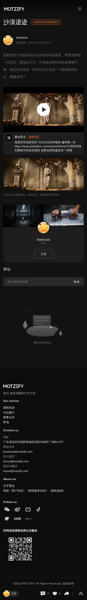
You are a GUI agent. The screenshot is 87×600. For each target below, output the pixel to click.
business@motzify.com (18, 451)
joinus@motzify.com (16, 461)
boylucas (22, 37)
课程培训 (9, 407)
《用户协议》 (17, 490)
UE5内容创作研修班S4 (45, 22)
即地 (6, 422)
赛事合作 (9, 417)
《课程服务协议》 (37, 490)
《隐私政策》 (57, 490)
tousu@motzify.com (15, 471)
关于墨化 (9, 485)
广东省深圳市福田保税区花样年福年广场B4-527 (33, 442)
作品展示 (9, 412)
